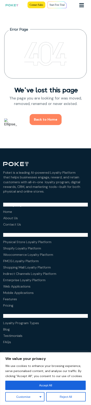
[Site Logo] (11, 4)
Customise (23, 396)
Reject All (66, 396)
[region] (45, 378)
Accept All (45, 385)
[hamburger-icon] (81, 5)
